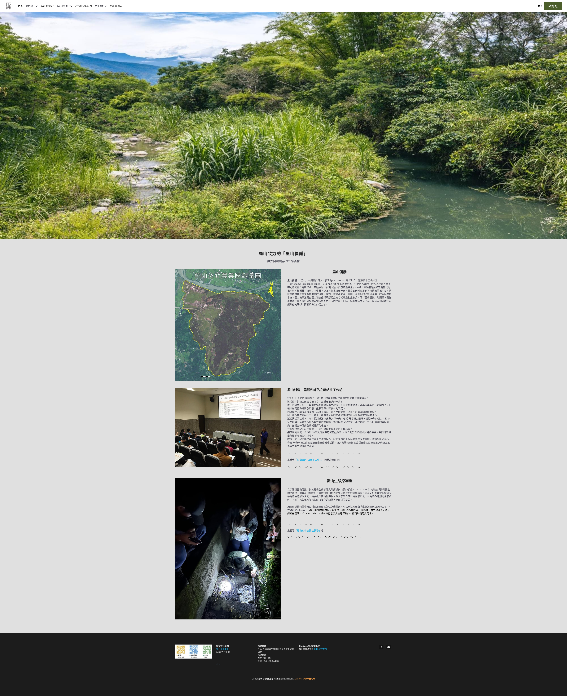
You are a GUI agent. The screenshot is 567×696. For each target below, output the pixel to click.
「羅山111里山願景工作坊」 (310, 459)
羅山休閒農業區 (306, 649)
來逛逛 (553, 6)
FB (226, 649)
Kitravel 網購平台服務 (304, 678)
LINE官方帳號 (223, 652)
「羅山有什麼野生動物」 (308, 530)
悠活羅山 (220, 649)
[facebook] (381, 647)
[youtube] (388, 647)
